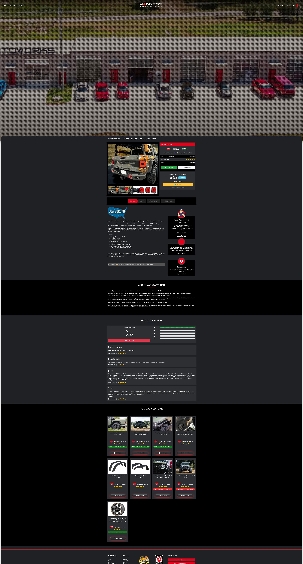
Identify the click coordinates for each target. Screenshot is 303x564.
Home (109, 559)
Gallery (22, 5)
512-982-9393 (138, 255)
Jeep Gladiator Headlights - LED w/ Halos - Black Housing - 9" (163, 476)
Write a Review (130, 340)
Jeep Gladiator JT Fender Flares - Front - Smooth (140, 476)
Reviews (142, 201)
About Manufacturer (168, 201)
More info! (192, 156)
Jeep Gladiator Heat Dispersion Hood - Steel (185, 476)
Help (280, 5)
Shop (6, 5)
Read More (181, 253)
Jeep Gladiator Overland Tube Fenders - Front (162, 433)
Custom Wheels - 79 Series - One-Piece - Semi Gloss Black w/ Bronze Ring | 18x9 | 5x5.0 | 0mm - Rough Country (118, 520)
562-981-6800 (151, 255)
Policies (124, 562)
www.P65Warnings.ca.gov (146, 264)
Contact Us (125, 561)
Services (14, 5)
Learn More (182, 177)
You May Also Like (153, 201)
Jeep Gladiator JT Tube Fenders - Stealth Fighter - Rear (140, 433)
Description (133, 201)
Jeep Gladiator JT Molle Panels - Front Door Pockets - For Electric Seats (185, 434)
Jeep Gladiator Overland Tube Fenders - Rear (117, 433)
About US (125, 559)
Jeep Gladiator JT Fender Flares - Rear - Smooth (117, 476)
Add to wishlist (186, 167)
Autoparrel (192, 162)
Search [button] (288, 5)
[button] (156, 164)
